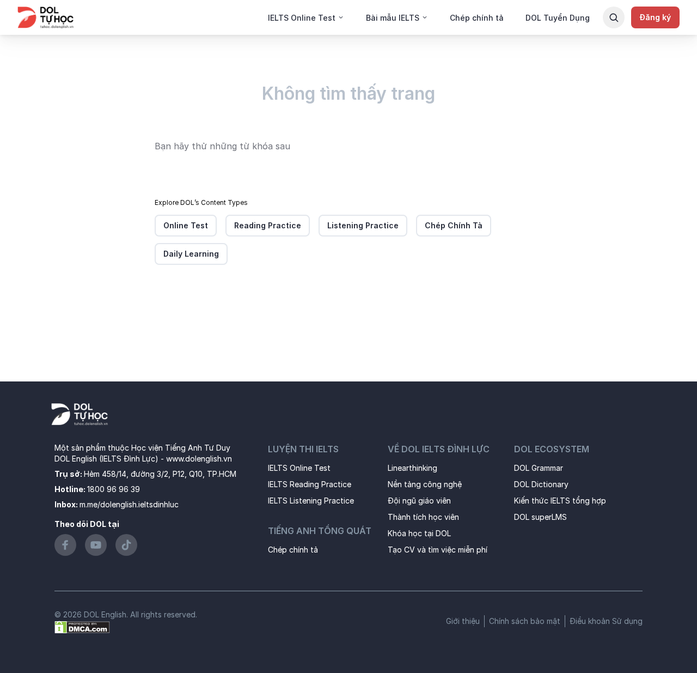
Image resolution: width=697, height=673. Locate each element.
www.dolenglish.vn (199, 458)
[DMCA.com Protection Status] (82, 626)
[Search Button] (614, 17)
